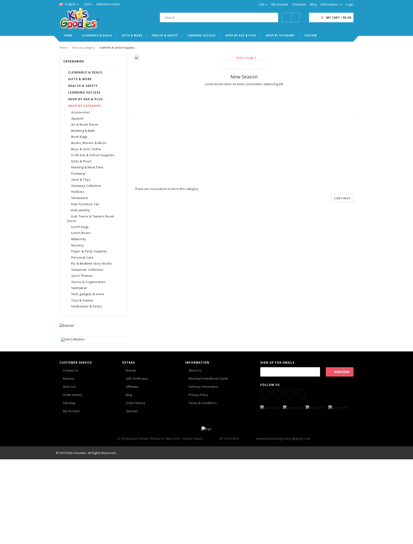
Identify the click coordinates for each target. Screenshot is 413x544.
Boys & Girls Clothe (86, 149)
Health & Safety (83, 86)
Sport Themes (82, 275)
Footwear (78, 173)
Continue (342, 198)
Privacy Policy (198, 395)
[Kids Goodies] (79, 18)
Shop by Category (83, 47)
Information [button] (329, 4)
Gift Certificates (137, 378)
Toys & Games (82, 300)
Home (63, 47)
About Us (195, 370)
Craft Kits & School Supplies (92, 155)
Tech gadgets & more (87, 294)
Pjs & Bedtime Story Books (91, 263)
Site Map (69, 403)
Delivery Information (203, 386)
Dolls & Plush (81, 161)
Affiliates (132, 386)
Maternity (78, 239)
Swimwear (79, 288)
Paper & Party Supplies (89, 251)
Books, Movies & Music (89, 143)
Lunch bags (80, 227)
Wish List (69, 386)
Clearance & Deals (85, 72)
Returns (68, 378)
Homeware (79, 198)
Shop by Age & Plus (85, 99)
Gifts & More (80, 79)
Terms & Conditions (203, 403)
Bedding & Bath (83, 130)
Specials (132, 411)
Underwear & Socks (86, 306)
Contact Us (70, 370)
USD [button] (87, 4)
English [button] (70, 4)
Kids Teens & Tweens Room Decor (90, 218)
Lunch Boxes (81, 233)
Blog (129, 395)
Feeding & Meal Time (87, 167)
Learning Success (84, 92)
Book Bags (79, 136)
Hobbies (77, 191)
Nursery (77, 245)
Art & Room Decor (84, 124)
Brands (131, 370)
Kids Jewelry (80, 210)
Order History (72, 395)
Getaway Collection (86, 185)
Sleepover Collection (87, 269)
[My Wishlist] (295, 17)
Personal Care (82, 257)
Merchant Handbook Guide (208, 378)
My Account (71, 411)
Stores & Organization (88, 282)
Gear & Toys (81, 179)
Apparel (77, 118)
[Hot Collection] (93, 340)
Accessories (80, 112)
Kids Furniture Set (85, 204)
